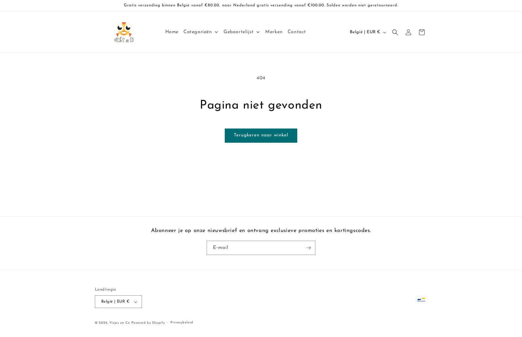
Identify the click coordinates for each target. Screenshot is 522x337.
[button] (395, 32)
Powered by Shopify (148, 323)
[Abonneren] (308, 248)
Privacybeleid (181, 322)
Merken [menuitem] (274, 32)
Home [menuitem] (172, 32)
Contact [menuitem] (297, 32)
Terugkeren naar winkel (261, 135)
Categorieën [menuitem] (197, 32)
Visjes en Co (119, 323)
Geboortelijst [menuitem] (239, 32)
